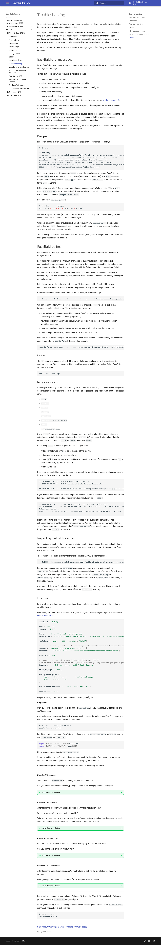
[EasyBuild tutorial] (7, 3)
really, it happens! (111, 100)
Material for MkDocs (21, 941)
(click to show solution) (51, 792)
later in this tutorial (45, 615)
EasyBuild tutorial (13, 14)
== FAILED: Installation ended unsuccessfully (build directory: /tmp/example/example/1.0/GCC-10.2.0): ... (81, 562)
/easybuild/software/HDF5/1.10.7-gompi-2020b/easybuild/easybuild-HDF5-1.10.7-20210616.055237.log (81, 347)
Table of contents (136, 14)
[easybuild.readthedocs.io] (154, 941)
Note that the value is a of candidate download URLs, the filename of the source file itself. (81, 793)
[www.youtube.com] (149, 941)
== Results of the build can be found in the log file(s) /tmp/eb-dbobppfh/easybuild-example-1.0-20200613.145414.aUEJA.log (81, 299)
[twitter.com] (145, 941)
